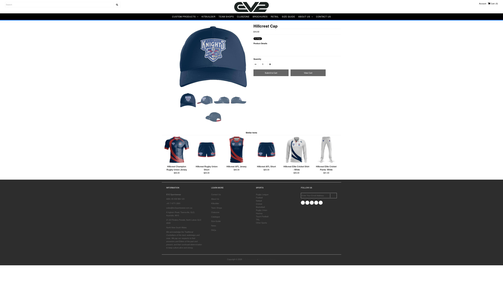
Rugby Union (261, 210)
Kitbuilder (215, 203)
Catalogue (215, 216)
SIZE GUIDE (288, 16)
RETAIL (275, 16)
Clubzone (215, 212)
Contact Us (216, 194)
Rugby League (262, 194)
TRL (258, 219)
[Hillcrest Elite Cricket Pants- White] (326, 162)
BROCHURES (260, 16)
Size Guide (216, 221)
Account (482, 3)
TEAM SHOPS (226, 16)
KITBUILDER (208, 16)
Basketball (260, 207)
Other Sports (261, 222)
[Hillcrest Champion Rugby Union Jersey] (177, 162)
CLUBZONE (243, 16)
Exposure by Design (267, 259)
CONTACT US (323, 16)
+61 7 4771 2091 (173, 203)
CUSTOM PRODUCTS (184, 16)
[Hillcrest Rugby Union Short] (206, 162)
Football (259, 197)
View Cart (308, 72)
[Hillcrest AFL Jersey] (236, 162)
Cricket (259, 203)
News (213, 225)
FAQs (213, 230)
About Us (215, 198)
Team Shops (216, 207)
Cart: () (494, 3)
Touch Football (262, 216)
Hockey (259, 213)
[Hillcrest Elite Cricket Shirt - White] (296, 162)
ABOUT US (304, 16)
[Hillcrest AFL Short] (266, 162)
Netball (259, 200)
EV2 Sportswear (250, 259)
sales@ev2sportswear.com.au (179, 207)
